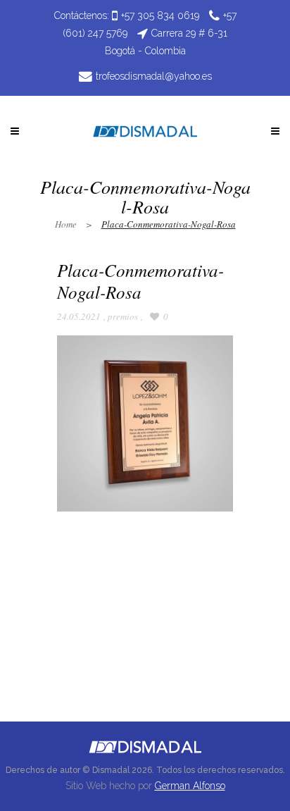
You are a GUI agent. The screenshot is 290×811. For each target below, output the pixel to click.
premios (123, 316)
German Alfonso (190, 785)
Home (66, 224)
